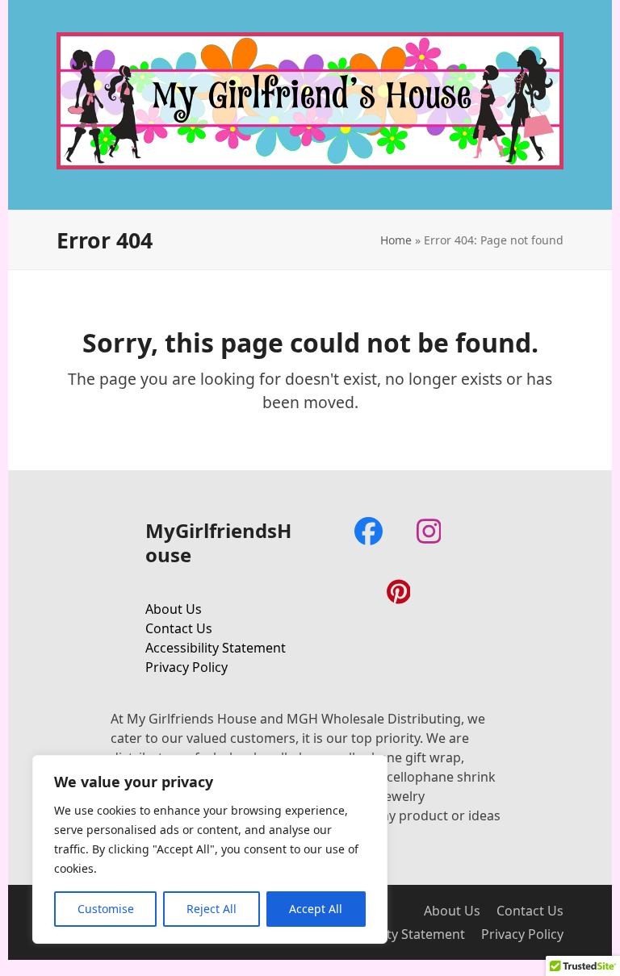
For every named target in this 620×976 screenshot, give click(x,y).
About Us (173, 609)
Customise (106, 908)
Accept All (315, 908)
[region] (210, 849)
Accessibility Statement (215, 648)
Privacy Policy (186, 667)
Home (396, 240)
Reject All (211, 908)
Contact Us (178, 628)
